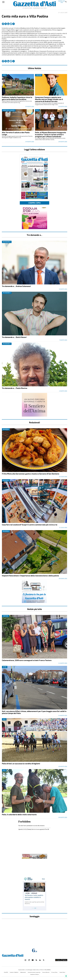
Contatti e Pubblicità (14, 972)
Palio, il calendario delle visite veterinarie (19, 814)
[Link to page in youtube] (32, 960)
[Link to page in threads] (13, 24)
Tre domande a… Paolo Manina (14, 388)
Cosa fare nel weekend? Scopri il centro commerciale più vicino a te (29, 525)
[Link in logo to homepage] (13, 955)
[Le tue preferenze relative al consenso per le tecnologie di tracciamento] (66, 976)
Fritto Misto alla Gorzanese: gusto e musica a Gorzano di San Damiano (30, 474)
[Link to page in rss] (36, 960)
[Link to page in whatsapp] (11, 24)
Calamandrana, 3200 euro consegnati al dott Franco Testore (26, 660)
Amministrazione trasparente (34, 972)
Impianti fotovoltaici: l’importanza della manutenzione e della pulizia (30, 576)
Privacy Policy (54, 972)
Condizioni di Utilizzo (34, 974)
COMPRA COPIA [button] (34, 203)
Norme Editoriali (46, 972)
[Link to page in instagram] (25, 960)
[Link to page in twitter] (5, 24)
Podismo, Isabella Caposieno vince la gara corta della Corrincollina (17, 98)
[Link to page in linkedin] (8, 24)
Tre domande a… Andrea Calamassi (16, 286)
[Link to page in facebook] (3, 24)
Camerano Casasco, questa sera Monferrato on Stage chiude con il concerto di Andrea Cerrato (49, 99)
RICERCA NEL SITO (61, 2)
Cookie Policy (62, 972)
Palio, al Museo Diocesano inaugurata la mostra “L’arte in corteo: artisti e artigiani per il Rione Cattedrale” (50, 134)
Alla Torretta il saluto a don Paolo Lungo (16, 133)
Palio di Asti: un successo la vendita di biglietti (21, 763)
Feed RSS (6, 972)
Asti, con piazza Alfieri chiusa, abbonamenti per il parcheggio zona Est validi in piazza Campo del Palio (34, 712)
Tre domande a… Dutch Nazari (14, 337)
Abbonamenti (23, 972)
